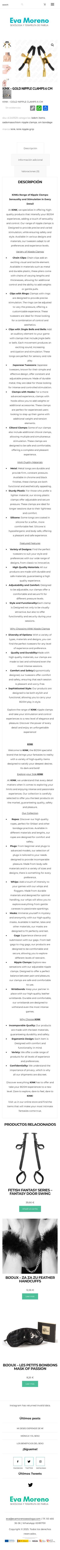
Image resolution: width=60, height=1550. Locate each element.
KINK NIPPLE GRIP (25, 129)
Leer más (30, 1296)
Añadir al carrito (30, 1209)
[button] (52, 45)
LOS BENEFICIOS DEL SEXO (30, 1443)
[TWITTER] (29, 1461)
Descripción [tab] (30, 148)
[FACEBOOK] (17, 1461)
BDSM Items (38, 117)
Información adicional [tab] (30, 159)
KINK (13, 129)
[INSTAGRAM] (40, 1461)
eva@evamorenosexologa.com (23, 1518)
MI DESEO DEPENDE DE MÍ (30, 1428)
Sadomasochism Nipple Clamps (19, 122)
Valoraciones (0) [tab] (30, 171)
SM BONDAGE (45, 122)
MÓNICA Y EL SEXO (30, 1436)
